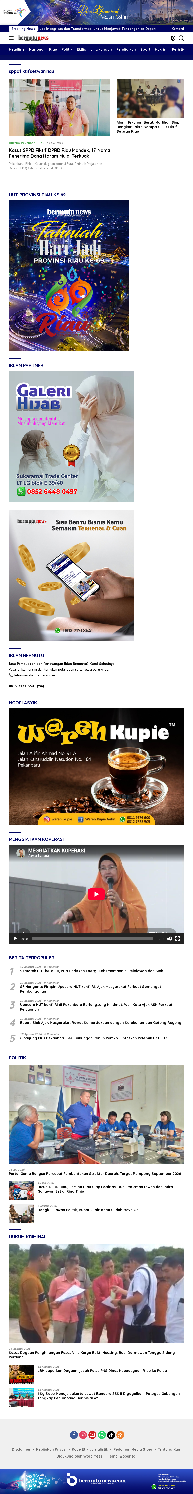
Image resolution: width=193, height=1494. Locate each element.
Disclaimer (21, 1449)
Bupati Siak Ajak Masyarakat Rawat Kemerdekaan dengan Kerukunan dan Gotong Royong (100, 1022)
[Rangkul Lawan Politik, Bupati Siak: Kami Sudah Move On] (21, 1213)
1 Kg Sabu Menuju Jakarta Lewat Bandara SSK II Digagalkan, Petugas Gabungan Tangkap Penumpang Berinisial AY (109, 1395)
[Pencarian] (181, 38)
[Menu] (12, 38)
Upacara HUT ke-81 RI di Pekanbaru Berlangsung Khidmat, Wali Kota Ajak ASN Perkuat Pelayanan (96, 1007)
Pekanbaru (28, 143)
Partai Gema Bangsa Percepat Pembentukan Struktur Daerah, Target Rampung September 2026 (95, 1173)
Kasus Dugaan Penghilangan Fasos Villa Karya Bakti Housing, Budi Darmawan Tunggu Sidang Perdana (92, 1354)
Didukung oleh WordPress (79, 1456)
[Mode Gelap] (173, 38)
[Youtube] (92, 1435)
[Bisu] (169, 938)
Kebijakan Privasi (51, 1449)
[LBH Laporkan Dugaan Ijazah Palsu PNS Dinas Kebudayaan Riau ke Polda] (21, 1374)
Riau (41, 143)
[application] (96, 894)
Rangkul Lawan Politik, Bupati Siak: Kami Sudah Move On (88, 1210)
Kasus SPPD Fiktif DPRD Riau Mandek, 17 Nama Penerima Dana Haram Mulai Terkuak (59, 153)
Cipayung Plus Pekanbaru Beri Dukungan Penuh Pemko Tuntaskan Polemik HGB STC (94, 1038)
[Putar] (15, 938)
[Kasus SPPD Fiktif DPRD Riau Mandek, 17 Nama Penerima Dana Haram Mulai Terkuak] (59, 107)
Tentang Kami (170, 1449)
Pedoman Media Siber (133, 1449)
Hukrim (14, 143)
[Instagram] (83, 1435)
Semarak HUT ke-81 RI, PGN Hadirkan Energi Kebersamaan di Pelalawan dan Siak (91, 971)
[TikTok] (111, 1435)
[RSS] (120, 1435)
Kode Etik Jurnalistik (90, 1449)
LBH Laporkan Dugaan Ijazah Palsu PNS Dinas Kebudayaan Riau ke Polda (102, 1370)
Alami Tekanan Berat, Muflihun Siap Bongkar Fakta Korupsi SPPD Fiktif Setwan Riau (148, 127)
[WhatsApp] (102, 1435)
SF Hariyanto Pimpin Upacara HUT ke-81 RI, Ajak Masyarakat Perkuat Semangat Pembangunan (90, 988)
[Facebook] (74, 1435)
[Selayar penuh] (177, 938)
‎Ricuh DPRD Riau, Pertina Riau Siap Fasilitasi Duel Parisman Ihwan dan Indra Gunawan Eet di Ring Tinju (105, 1189)
